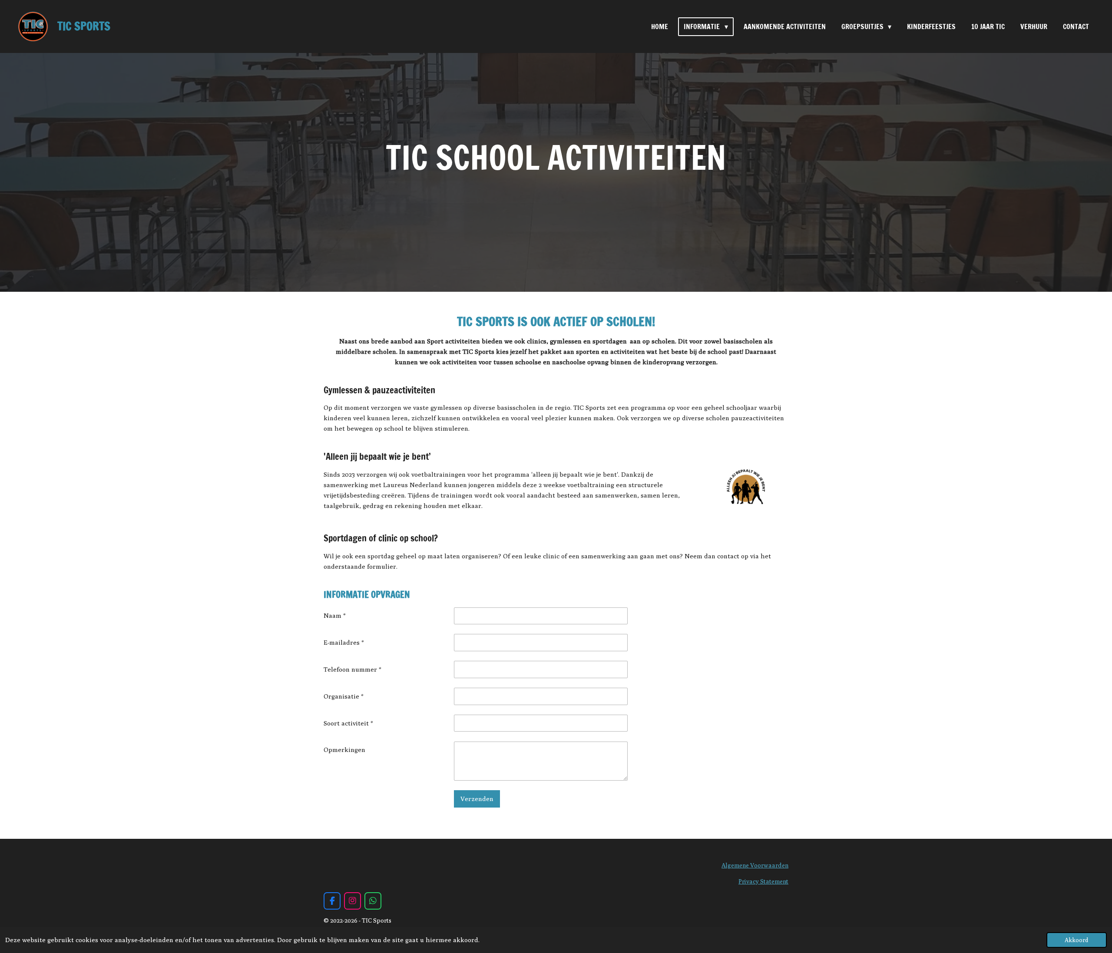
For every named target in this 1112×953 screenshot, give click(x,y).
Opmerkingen (344, 749)
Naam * (335, 615)
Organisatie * (344, 696)
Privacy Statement (763, 881)
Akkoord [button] (1077, 940)
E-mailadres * (344, 642)
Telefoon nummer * (352, 669)
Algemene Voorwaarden (754, 865)
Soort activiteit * (348, 723)
